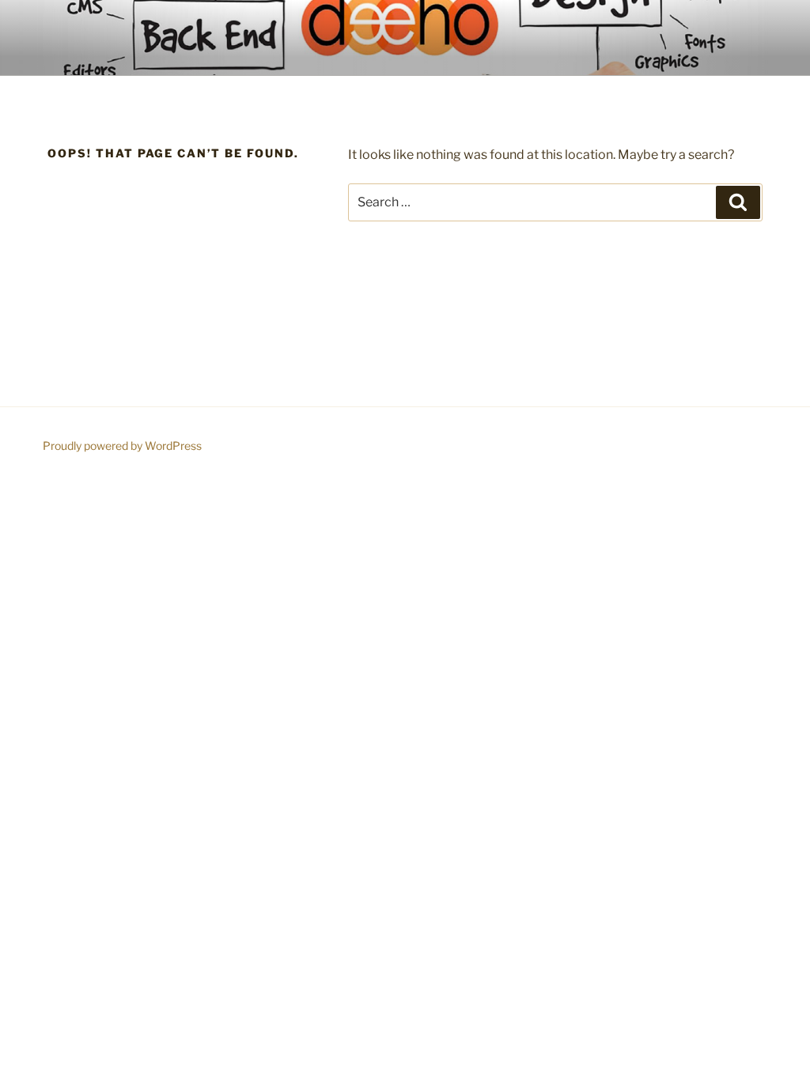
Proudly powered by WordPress (122, 445)
